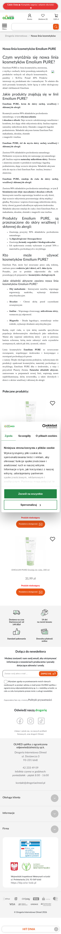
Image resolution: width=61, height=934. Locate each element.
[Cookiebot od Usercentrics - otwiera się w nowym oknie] (43, 426)
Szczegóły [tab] (24, 435)
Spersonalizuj (29, 504)
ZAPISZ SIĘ (46, 674)
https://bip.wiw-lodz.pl (23, 883)
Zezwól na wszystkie (30, 493)
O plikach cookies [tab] (46, 435)
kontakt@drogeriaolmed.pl (30, 783)
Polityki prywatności (40, 700)
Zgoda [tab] (8, 435)
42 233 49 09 (30, 768)
